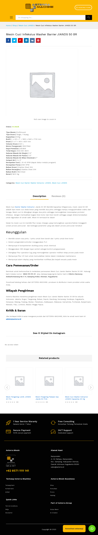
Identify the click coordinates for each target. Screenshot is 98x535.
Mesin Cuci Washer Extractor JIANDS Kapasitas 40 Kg (76, 398)
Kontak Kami (9, 488)
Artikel (7, 492)
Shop (52, 485)
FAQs (7, 509)
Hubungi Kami (84, 7)
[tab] (39, 197)
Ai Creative (53, 513)
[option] (19, 387)
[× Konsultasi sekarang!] (92, 528)
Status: (9, 127)
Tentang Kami (9, 485)
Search (88, 17)
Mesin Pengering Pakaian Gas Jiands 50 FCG (47, 398)
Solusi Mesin (54, 509)
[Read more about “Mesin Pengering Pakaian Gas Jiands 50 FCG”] (46, 393)
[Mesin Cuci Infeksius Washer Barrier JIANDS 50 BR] (8, 40)
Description (39, 196)
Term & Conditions (11, 506)
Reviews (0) (58, 196)
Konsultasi (53, 488)
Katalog (52, 495)
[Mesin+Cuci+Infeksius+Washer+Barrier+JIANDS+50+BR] (14, 40)
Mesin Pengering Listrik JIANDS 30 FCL (18, 398)
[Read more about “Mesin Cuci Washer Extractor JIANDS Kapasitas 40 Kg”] (76, 393)
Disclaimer (9, 513)
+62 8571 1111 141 (17, 470)
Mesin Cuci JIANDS (59, 183)
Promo (52, 492)
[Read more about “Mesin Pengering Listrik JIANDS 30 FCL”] (17, 393)
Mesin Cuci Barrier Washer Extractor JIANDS (33, 183)
